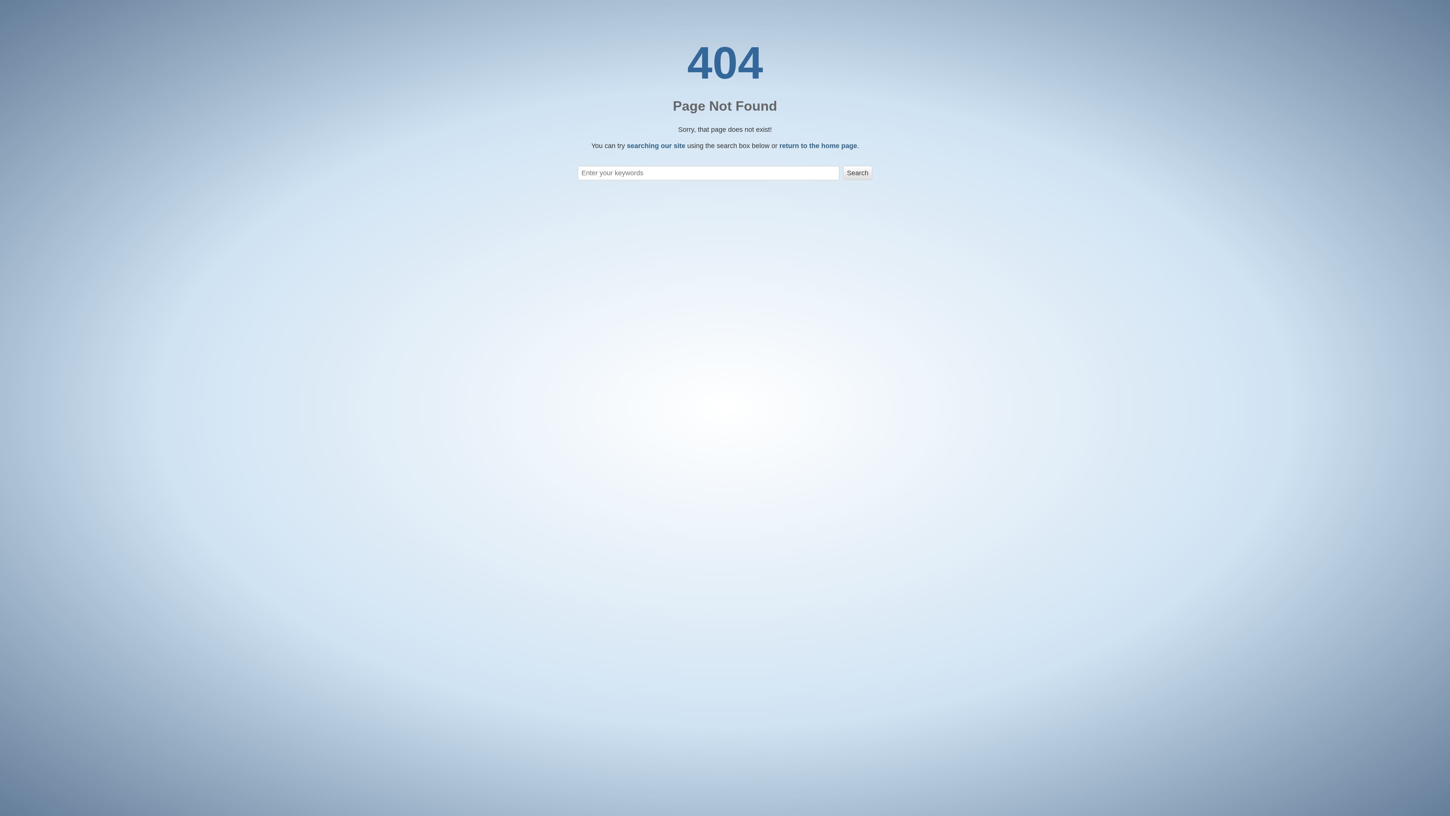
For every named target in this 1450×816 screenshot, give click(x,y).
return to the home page (818, 146)
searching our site (656, 146)
